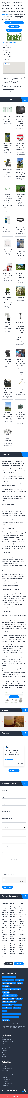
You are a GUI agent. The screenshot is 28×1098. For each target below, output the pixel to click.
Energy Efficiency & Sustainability (11, 989)
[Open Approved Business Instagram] (5, 1090)
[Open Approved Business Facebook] (2, 1090)
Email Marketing (6, 1047)
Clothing (4, 934)
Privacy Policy (5, 14)
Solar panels (22, 944)
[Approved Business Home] (24, 1090)
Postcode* (4, 832)
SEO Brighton (5, 1076)
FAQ (3, 1058)
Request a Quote (16, 86)
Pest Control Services (21, 908)
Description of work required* (9, 860)
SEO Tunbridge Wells (7, 1083)
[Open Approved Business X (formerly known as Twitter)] (16, 1090)
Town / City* (5, 846)
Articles (4, 1056)
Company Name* (6, 811)
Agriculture (5, 912)
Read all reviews (14, 771)
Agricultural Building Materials (5, 905)
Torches (21, 949)
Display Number (13, 42)
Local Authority (7, 1007)
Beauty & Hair (19, 980)
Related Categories (8, 91)
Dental (20, 983)
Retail (4, 1011)
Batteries (4, 918)
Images (14, 82)
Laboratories (18, 1004)
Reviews (6, 86)
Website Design (6, 1045)
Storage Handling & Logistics (10, 1017)
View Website (14, 697)
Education (5, 986)
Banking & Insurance (8, 980)
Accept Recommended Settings (14, 22)
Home (3, 1037)
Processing (17, 1007)
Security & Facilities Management (11, 1014)
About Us (6, 82)
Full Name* (4, 790)
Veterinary (5, 1020)
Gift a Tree (4, 1052)
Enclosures (5, 955)
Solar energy (22, 938)
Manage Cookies (14, 26)
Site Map (4, 1065)
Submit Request (8, 887)
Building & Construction (9, 983)
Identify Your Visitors (7, 1041)
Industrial (19, 998)
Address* (4, 839)
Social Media (5, 1050)
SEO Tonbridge (5, 1081)
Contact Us (9, 963)
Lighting (12, 953)
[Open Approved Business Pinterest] (8, 1090)
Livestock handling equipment (13, 956)
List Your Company (6, 1039)
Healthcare (6, 992)
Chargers (4, 933)
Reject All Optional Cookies (14, 30)
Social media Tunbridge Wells (9, 1074)
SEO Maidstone (6, 1077)
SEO (3, 1043)
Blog (3, 1072)
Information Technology (9, 1001)
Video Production (6, 1048)
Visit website (19, 963)
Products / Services (18, 78)
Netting (21, 903)
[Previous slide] (2, 721)
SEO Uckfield (5, 1085)
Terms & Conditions (7, 1068)
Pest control (22, 905)
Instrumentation (7, 1004)
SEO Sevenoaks (6, 1079)
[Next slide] (25, 721)
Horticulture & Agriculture (9, 995)
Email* (3, 797)
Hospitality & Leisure (8, 998)
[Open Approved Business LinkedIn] (11, 1090)
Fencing (12, 907)
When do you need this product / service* (12, 825)
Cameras (4, 927)
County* (4, 853)
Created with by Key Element (14, 1096)
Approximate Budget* (7, 818)
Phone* (4, 804)
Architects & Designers (9, 977)
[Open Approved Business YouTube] (14, 1090)
